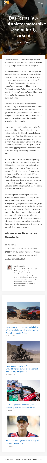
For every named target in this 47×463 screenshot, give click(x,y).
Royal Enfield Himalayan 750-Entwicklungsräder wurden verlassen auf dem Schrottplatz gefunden (22, 369)
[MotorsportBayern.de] (6, 3)
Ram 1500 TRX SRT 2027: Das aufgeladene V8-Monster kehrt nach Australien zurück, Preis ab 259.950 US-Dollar (22, 330)
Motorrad (12, 245)
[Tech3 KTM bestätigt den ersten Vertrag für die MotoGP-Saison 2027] (23, 436)
